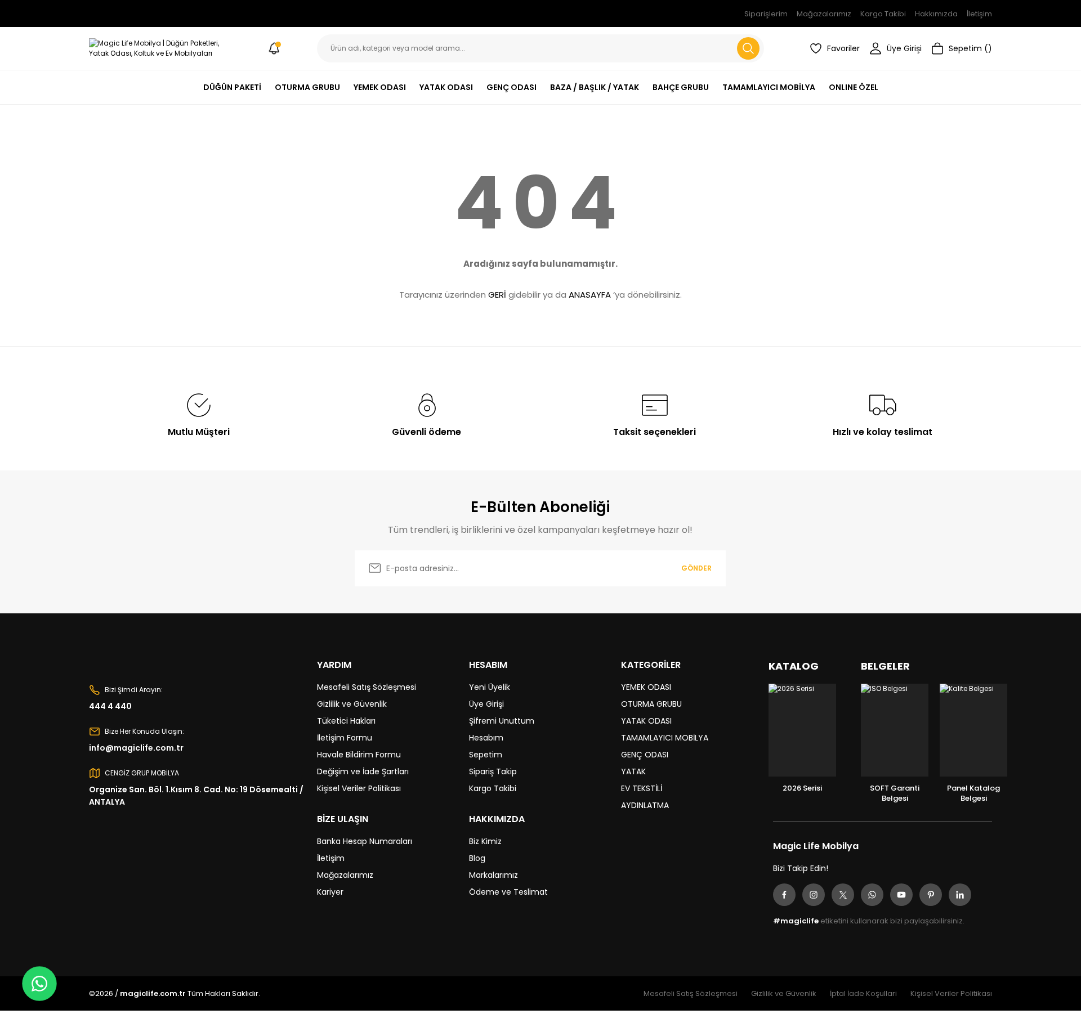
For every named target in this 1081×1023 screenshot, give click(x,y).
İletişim (331, 858)
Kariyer (330, 892)
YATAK (633, 771)
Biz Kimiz (485, 841)
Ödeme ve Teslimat (508, 892)
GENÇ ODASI (644, 754)
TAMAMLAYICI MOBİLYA (664, 737)
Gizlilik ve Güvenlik (352, 704)
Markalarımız (493, 875)
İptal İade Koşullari (863, 993)
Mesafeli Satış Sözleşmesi (366, 687)
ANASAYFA (590, 294)
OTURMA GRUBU (651, 704)
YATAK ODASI (646, 720)
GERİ (497, 294)
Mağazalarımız (345, 875)
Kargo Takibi (492, 788)
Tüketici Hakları (346, 720)
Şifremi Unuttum (501, 720)
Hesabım (486, 737)
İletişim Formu (344, 737)
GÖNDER (696, 568)
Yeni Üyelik (489, 687)
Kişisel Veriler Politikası (359, 788)
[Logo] (160, 48)
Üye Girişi (486, 704)
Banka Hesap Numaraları (364, 841)
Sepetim (485, 754)
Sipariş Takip (493, 771)
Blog (477, 858)
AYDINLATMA (645, 805)
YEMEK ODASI (646, 687)
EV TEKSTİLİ (641, 788)
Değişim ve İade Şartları (363, 771)
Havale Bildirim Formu (359, 754)
